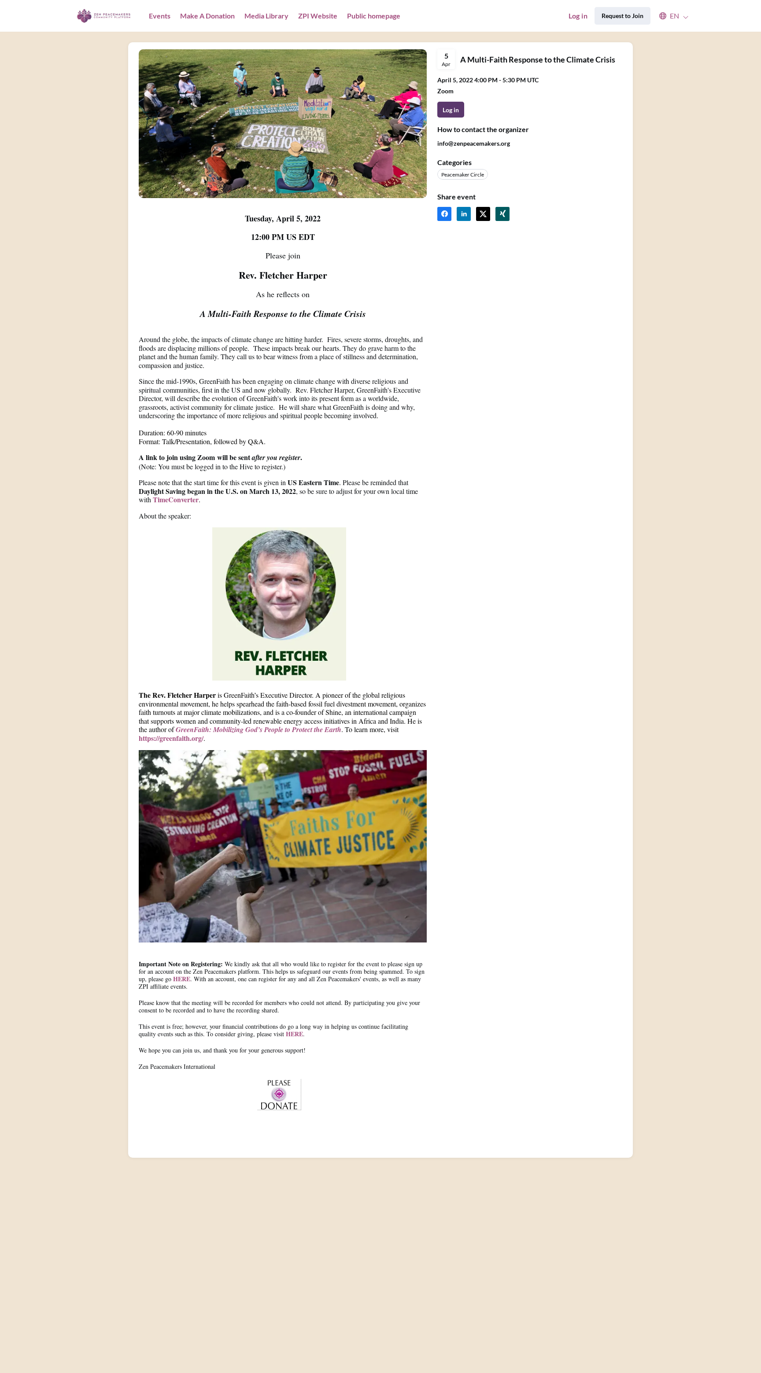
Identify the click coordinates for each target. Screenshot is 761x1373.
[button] (669, 16)
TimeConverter (176, 499)
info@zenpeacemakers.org (473, 143)
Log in (578, 15)
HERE (181, 978)
